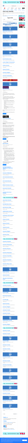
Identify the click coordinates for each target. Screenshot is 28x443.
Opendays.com (14, 5)
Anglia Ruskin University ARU (8, 31)
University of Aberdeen (7, 379)
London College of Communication (9, 62)
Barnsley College (5, 292)
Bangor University (6, 271)
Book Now (4, 113)
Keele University (5, 143)
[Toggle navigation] (24, 5)
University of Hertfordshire (7, 75)
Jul (15, 15)
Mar (10, 15)
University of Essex (6, 234)
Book (5, 417)
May (12, 15)
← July (4, 19)
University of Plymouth (7, 248)
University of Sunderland (7, 259)
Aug (16, 15)
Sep (3, 16)
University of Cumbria (6, 310)
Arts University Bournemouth (8, 176)
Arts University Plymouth (7, 180)
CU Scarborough (5, 299)
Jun (14, 15)
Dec (7, 16)
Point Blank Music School (7, 204)
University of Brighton (6, 72)
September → (15, 19)
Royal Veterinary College (7, 207)
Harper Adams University (7, 200)
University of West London (7, 263)
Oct (4, 16)
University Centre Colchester (7, 400)
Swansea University (6, 69)
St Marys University (6, 65)
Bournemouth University (7, 54)
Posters (5, 427)
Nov (5, 16)
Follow (5, 421)
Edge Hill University (6, 88)
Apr (11, 15)
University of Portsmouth (7, 39)
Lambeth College (6, 340)
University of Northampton (7, 244)
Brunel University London (7, 58)
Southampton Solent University (8, 215)
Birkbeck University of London (8, 184)
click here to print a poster (11, 429)
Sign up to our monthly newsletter (7, 422)
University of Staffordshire (7, 172)
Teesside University (6, 227)
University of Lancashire (7, 285)
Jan (7, 15)
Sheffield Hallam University (7, 211)
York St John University (7, 118)
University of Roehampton (7, 252)
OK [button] (24, 440)
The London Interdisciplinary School (8, 279)
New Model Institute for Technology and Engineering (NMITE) (8, 167)
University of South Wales (7, 46)
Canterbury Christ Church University (7, 193)
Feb (8, 15)
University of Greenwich (7, 241)
